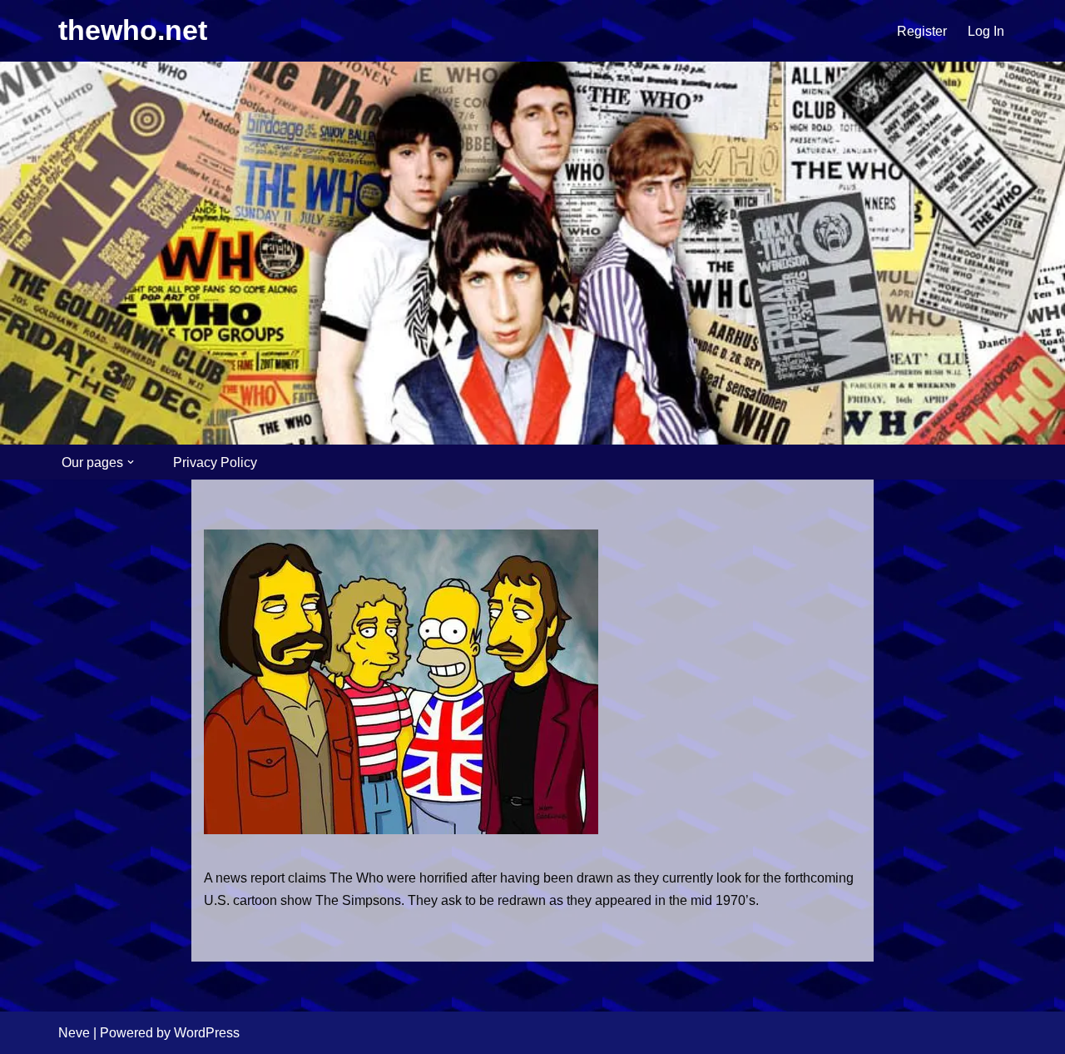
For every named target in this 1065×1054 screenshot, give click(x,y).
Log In (986, 31)
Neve (74, 1033)
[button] (130, 462)
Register (922, 31)
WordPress (207, 1033)
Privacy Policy (215, 462)
